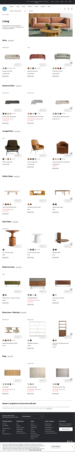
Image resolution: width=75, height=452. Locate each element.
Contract (57, 1)
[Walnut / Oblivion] (53, 295)
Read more (49, 408)
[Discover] (31, 11)
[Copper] (56, 384)
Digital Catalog (19, 429)
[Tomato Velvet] (58, 68)
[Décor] (49, 6)
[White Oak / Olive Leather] (3, 295)
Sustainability (33, 427)
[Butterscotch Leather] (28, 159)
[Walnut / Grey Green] (10, 340)
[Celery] (35, 250)
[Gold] (3, 384)
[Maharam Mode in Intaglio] (28, 114)
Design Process (34, 425)
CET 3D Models (48, 429)
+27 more (38, 113)
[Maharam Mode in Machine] (33, 159)
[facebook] (70, 441)
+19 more (13, 68)
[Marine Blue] (31, 250)
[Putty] (28, 340)
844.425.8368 (5, 425)
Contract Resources (49, 427)
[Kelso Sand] (35, 68)
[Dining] (23, 6)
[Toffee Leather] (31, 114)
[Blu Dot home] (4, 9)
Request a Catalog (20, 427)
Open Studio (33, 433)
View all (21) (17, 176)
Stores (62, 1)
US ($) (70, 1)
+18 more (38, 68)
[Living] (17, 6)
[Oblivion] (33, 250)
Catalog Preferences (6, 433)
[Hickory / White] (56, 295)
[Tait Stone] (35, 159)
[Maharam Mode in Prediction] (53, 68)
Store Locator (66, 429)
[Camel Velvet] (8, 114)
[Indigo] (10, 384)
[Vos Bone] (8, 68)
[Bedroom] (30, 6)
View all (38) (11, 40)
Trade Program (48, 425)
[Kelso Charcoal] (33, 68)
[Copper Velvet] (53, 159)
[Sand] (28, 384)
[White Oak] (10, 204)
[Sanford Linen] (3, 68)
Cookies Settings (55, 446)
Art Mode (18, 425)
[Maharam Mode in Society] (60, 68)
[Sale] (25, 11)
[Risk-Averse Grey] (35, 295)
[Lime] (6, 384)
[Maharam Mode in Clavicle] (33, 114)
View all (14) (18, 85)
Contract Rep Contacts (49, 431)
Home (3, 14)
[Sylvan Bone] (10, 68)
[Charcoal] (31, 384)
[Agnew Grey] (58, 114)
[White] (28, 250)
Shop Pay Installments (21, 433)
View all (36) (15, 221)
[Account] (68, 9)
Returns (4, 430)
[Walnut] (8, 204)
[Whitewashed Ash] (3, 204)
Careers (32, 438)
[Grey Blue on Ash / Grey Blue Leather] (6, 295)
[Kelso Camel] (31, 68)
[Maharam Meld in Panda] (35, 114)
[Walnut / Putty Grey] (28, 295)
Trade (52, 1)
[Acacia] (3, 250)
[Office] (36, 6)
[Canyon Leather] (56, 68)
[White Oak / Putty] (3, 340)
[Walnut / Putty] (8, 340)
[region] (37, 446)
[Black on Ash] (6, 204)
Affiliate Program (34, 436)
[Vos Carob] (3, 159)
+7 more (38, 249)
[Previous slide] (26, 2)
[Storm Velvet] (31, 159)
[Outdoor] (11, 6)
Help (66, 1)
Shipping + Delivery (6, 428)
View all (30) (23, 312)
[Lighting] (43, 6)
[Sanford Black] (6, 68)
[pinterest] (72, 441)
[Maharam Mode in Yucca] (10, 159)
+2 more (13, 340)
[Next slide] (48, 2)
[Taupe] (53, 384)
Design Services (20, 431)
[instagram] (68, 441)
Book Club (33, 431)
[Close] (72, 446)
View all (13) (10, 356)
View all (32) (17, 131)
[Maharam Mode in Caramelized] (28, 68)
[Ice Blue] (8, 384)
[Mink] (33, 384)
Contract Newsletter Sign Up (51, 433)
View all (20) (18, 267)
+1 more (63, 68)
